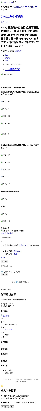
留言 (26, 245)
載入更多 (4, 261)
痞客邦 (21, 245)
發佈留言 (4, 274)
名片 (6, 60)
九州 (15, 254)
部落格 (7, 58)
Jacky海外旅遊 (12, 16)
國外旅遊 (17, 251)
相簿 (6, 55)
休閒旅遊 (18, 51)
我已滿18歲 (5, 407)
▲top (3, 257)
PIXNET (10, 379)
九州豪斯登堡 (12, 69)
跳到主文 (4, 22)
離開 (12, 407)
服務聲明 (23, 381)
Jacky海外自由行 (7, 233)
